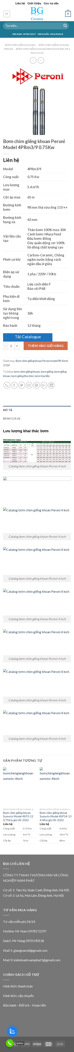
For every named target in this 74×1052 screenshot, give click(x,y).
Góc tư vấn (51, 3)
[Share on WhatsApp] (6, 385)
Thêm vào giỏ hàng (46, 346)
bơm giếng (47, 371)
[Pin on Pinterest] (36, 385)
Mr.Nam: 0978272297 (24, 34)
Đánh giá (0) (11, 418)
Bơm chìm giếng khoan (20, 45)
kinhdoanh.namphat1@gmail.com (37, 960)
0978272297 (37, 931)
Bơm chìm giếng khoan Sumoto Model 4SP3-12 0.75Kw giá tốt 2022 (18, 816)
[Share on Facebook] (14, 385)
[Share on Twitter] (21, 385)
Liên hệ (20, 3)
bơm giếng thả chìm (22, 376)
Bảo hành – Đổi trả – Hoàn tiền (24, 1005)
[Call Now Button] (10, 1043)
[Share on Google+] (43, 385)
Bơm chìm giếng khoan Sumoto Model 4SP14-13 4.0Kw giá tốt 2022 (56, 816)
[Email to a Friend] (29, 385)
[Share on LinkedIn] (51, 385)
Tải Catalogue (28, 336)
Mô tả (7, 410)
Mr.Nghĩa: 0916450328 (50, 34)
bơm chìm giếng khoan (27, 371)
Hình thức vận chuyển (18, 996)
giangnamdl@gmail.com (30, 950)
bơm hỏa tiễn (42, 376)
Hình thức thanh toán (18, 986)
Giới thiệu (34, 3)
